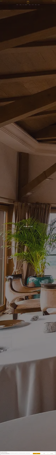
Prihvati (36, 453)
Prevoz (36, 4)
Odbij (44, 453)
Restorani (26, 4)
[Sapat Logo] (28, 2)
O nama (17, 4)
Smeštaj (30, 4)
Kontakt (39, 4)
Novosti (33, 4)
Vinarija (20, 4)
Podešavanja (51, 453)
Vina (23, 4)
